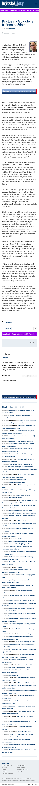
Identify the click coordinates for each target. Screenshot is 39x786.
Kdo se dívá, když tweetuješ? (26, 683)
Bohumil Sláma (13, 732)
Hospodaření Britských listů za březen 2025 (20, 467)
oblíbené (33, 376)
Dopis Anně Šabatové (24, 732)
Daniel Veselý (13, 711)
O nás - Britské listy (7, 765)
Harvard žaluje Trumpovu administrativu (20, 464)
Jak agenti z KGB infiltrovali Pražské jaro (20, 541)
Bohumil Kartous (14, 420)
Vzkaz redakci (21, 767)
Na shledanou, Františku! (23, 495)
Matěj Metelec (13, 665)
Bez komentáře (13, 675)
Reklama (4, 771)
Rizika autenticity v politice (25, 665)
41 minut (19, 567)
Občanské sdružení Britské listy (21, 778)
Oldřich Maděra (13, 500)
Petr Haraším (13, 634)
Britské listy (16, 4)
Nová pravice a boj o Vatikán (17, 482)
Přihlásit (5, 358)
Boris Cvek (12, 28)
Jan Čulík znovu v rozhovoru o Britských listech (22, 513)
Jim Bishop (12, 642)
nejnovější (26, 376)
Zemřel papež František (15, 498)
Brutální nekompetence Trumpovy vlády (20, 510)
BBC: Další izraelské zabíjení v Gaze (19, 667)
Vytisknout (8, 328)
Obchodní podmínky (7, 773)
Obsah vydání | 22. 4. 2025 (13, 407)
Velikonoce (9, 322)
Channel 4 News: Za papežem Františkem (21, 441)
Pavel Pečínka (13, 539)
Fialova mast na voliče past (25, 634)
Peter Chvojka (13, 425)
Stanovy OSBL (21, 765)
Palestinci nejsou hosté (24, 521)
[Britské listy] (19, 92)
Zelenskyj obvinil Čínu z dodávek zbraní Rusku (22, 600)
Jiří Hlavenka (12, 567)
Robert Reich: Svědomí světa (17, 479)
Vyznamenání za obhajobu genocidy (19, 544)
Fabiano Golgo (13, 459)
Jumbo (20, 539)
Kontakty (4, 767)
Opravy (4, 769)
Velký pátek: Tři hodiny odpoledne (25, 642)
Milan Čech (12, 431)
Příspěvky (19, 771)
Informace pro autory (22, 769)
